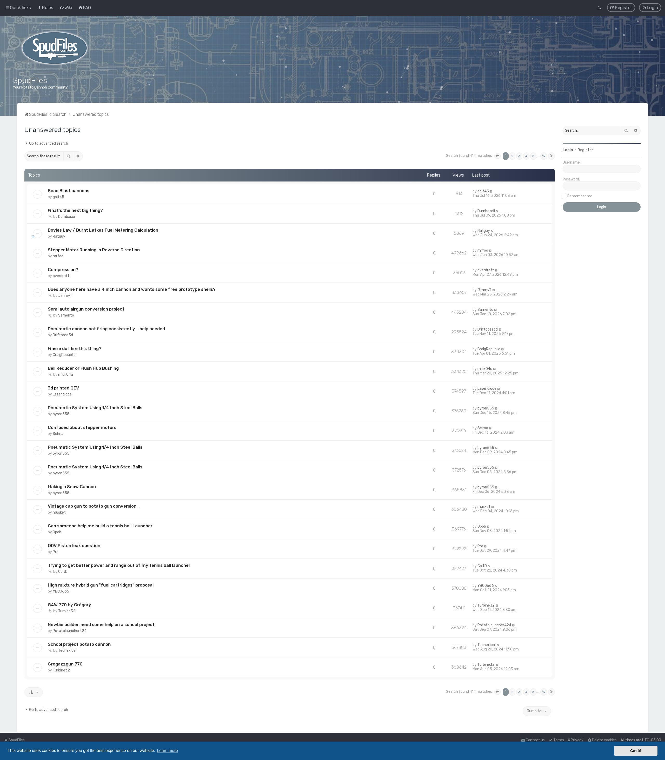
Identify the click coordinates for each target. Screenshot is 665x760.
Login (568, 150)
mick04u (65, 374)
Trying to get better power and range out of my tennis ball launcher (119, 565)
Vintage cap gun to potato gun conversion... (93, 506)
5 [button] (533, 156)
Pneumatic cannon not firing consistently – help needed (106, 328)
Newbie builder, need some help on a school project (101, 624)
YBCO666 (61, 591)
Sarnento (66, 315)
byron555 (61, 414)
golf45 (58, 197)
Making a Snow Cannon (72, 486)
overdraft (61, 276)
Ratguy (59, 236)
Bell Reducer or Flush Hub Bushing (83, 368)
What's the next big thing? (75, 210)
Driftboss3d (63, 335)
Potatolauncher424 (70, 631)
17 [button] (543, 156)
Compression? (63, 269)
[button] (497, 156)
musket (59, 512)
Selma (58, 434)
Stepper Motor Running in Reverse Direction (94, 249)
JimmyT (65, 295)
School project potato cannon (79, 644)
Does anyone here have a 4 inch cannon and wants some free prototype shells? (132, 289)
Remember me (579, 196)
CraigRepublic (64, 355)
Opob (57, 532)
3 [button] (519, 156)
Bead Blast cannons (68, 190)
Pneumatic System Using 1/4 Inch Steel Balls (95, 407)
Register (585, 150)
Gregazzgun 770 (65, 664)
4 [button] (526, 156)
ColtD (63, 571)
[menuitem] (45, 7)
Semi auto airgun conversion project (86, 309)
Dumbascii (67, 216)
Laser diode (62, 394)
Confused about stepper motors (82, 427)
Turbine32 (66, 611)
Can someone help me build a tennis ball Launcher (100, 525)
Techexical (67, 650)
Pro (55, 552)
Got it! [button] (635, 751)
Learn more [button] (167, 750)
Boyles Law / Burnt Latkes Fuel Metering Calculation (103, 230)
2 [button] (512, 156)
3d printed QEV (63, 388)
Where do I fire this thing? (74, 348)
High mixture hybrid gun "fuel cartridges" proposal (101, 585)
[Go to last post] (491, 191)
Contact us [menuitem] (535, 740)
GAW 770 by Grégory (69, 604)
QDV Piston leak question (74, 545)
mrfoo (58, 256)
